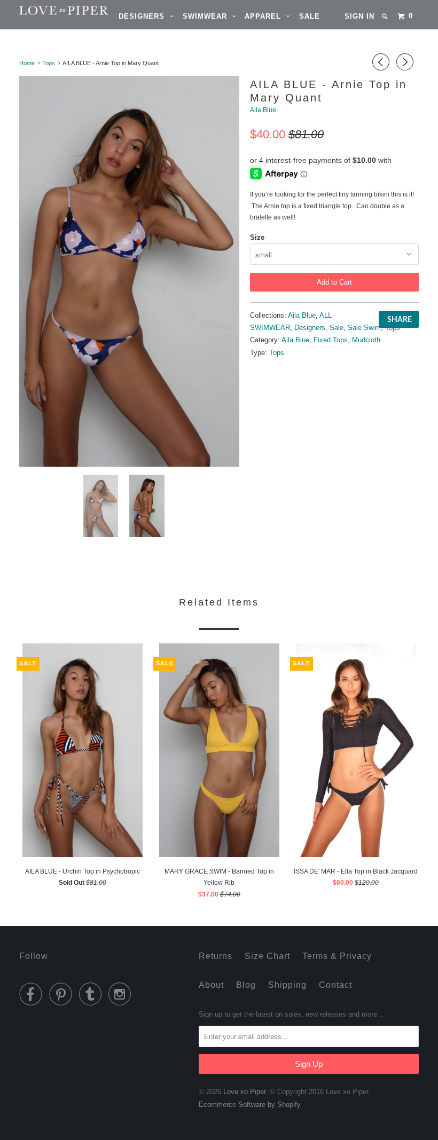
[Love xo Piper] (52, 10)
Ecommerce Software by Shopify (250, 1104)
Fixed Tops (331, 340)
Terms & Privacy (337, 956)
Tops (392, 328)
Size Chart (267, 956)
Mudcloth (366, 340)
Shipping (287, 984)
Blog (246, 984)
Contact (335, 984)
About (211, 984)
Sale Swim (364, 328)
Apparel (265, 16)
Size (257, 237)
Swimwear (207, 16)
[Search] (386, 16)
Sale (309, 16)
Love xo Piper (244, 1092)
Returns (215, 956)
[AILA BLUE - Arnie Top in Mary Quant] (129, 271)
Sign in (359, 16)
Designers (144, 16)
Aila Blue (263, 110)
